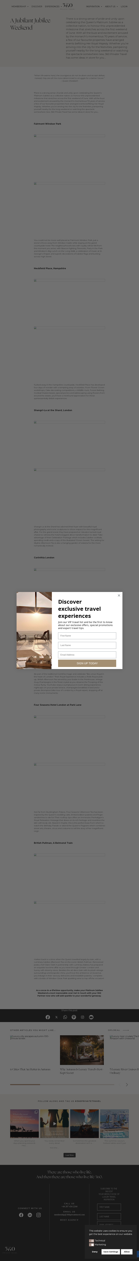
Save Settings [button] (110, 1252)
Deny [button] (95, 1252)
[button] (91, 1240)
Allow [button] (127, 1252)
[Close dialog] (119, 595)
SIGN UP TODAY (87, 663)
